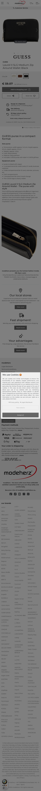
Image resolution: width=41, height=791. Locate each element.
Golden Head (19, 523)
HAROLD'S (18, 547)
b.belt (3, 535)
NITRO (17, 712)
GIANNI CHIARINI (18, 515)
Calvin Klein (5, 605)
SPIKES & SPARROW (31, 630)
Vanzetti (30, 710)
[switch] (5, 788)
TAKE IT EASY (32, 649)
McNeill (17, 697)
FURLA (3, 725)
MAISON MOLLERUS (18, 668)
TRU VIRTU (31, 694)
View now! (20, 307)
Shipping (24, 84)
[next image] (37, 30)
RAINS (30, 539)
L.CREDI (17, 623)
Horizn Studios (20, 573)
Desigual (4, 655)
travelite (30, 690)
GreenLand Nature (18, 535)
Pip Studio (31, 522)
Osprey (17, 723)
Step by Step (32, 635)
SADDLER (31, 564)
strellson (31, 642)
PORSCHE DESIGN (31, 530)
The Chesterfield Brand (33, 669)
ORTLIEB (18, 719)
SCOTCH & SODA (33, 594)
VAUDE (30, 714)
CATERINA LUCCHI (4, 621)
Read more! (20, 327)
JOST (16, 595)
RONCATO (31, 557)
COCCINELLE (6, 633)
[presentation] (8, 3)
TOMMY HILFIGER (31, 682)
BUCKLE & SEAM (7, 587)
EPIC (3, 686)
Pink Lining (32, 515)
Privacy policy (14, 402)
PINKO (30, 518)
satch (29, 579)
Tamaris (30, 653)
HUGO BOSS (19, 580)
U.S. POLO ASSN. (33, 697)
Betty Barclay (6, 550)
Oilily (16, 715)
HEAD (17, 551)
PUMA (30, 535)
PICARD (30, 507)
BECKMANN (5, 539)
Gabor (3, 729)
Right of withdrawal (8, 372)
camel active (5, 609)
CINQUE (4, 629)
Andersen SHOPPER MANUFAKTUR (6, 530)
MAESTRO (18, 663)
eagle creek (5, 675)
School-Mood (32, 586)
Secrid (30, 608)
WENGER (31, 729)
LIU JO (17, 656)
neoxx (17, 708)
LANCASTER (19, 634)
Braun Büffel (5, 572)
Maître (17, 673)
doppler (4, 666)
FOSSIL (3, 708)
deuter (3, 659)
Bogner (4, 561)
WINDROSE (32, 732)
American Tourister (4, 519)
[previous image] (4, 30)
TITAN (30, 677)
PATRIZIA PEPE (20, 737)
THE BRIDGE (32, 664)
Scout (30, 597)
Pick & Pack (32, 511)
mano (17, 682)
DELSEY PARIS (6, 648)
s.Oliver (30, 625)
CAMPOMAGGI (6, 616)
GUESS (5, 61)
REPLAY (30, 550)
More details (20, 408)
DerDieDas (5, 651)
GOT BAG (18, 527)
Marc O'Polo (19, 693)
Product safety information (32, 127)
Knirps (17, 619)
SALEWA (31, 568)
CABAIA (4, 601)
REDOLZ (31, 542)
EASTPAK (4, 679)
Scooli (30, 590)
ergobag (4, 690)
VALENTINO (32, 707)
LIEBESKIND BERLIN (19, 652)
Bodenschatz (5, 557)
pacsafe (17, 730)
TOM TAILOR (32, 686)
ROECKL (31, 553)
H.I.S (16, 569)
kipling (17, 612)
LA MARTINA (19, 630)
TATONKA (31, 657)
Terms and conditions (9, 369)
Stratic (30, 638)
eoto (2, 683)
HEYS (16, 566)
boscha (3, 565)
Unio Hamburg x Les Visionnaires (33, 702)
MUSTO (17, 704)
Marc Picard (19, 686)
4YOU (3, 507)
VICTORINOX (32, 718)
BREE (3, 576)
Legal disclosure (7, 366)
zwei (29, 736)
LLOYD (17, 660)
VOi (29, 721)
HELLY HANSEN (20, 558)
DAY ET (3, 640)
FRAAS (3, 712)
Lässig (17, 637)
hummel (18, 584)
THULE (30, 673)
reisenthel (31, 546)
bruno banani (6, 583)
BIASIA (3, 554)
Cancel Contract (8, 421)
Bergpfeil (4, 546)
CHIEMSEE (5, 626)
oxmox (17, 726)
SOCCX (30, 621)
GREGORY (18, 540)
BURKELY (4, 598)
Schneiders (31, 583)
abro (3, 511)
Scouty (30, 601)
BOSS (3, 568)
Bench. (3, 543)
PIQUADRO (32, 526)
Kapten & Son (19, 599)
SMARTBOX (32, 618)
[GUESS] (22, 57)
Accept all (20, 415)
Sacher (30, 561)
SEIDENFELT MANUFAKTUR (33, 613)
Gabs (3, 732)
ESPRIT (3, 694)
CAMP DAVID (5, 612)
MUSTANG (18, 701)
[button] (30, 95)
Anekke (4, 524)
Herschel (18, 562)
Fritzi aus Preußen (4, 720)
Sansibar (31, 575)
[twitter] (16, 494)
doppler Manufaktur (5, 671)
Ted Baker (31, 660)
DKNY (3, 662)
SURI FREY (31, 646)
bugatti (4, 594)
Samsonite (31, 572)
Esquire (4, 697)
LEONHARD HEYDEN (19, 646)
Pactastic (18, 734)
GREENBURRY (19, 530)
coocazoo (4, 637)
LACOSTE (18, 626)
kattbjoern (18, 608)
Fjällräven (4, 705)
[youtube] (20, 494)
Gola (16, 519)
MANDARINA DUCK (19, 678)
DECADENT (5, 644)
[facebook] (12, 494)
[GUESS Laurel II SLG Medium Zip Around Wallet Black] (14, 53)
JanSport (18, 588)
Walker (30, 725)
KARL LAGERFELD (19, 603)
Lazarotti (18, 641)
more (20, 430)
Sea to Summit (33, 605)
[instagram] (25, 494)
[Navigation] (2, 3)
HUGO (17, 577)
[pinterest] (29, 494)
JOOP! (17, 591)
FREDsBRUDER (6, 716)
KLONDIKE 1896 (20, 615)
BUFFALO (4, 590)
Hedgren (18, 555)
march (17, 690)
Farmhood (5, 701)
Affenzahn (4, 515)
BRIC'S (3, 579)
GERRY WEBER (20, 510)
